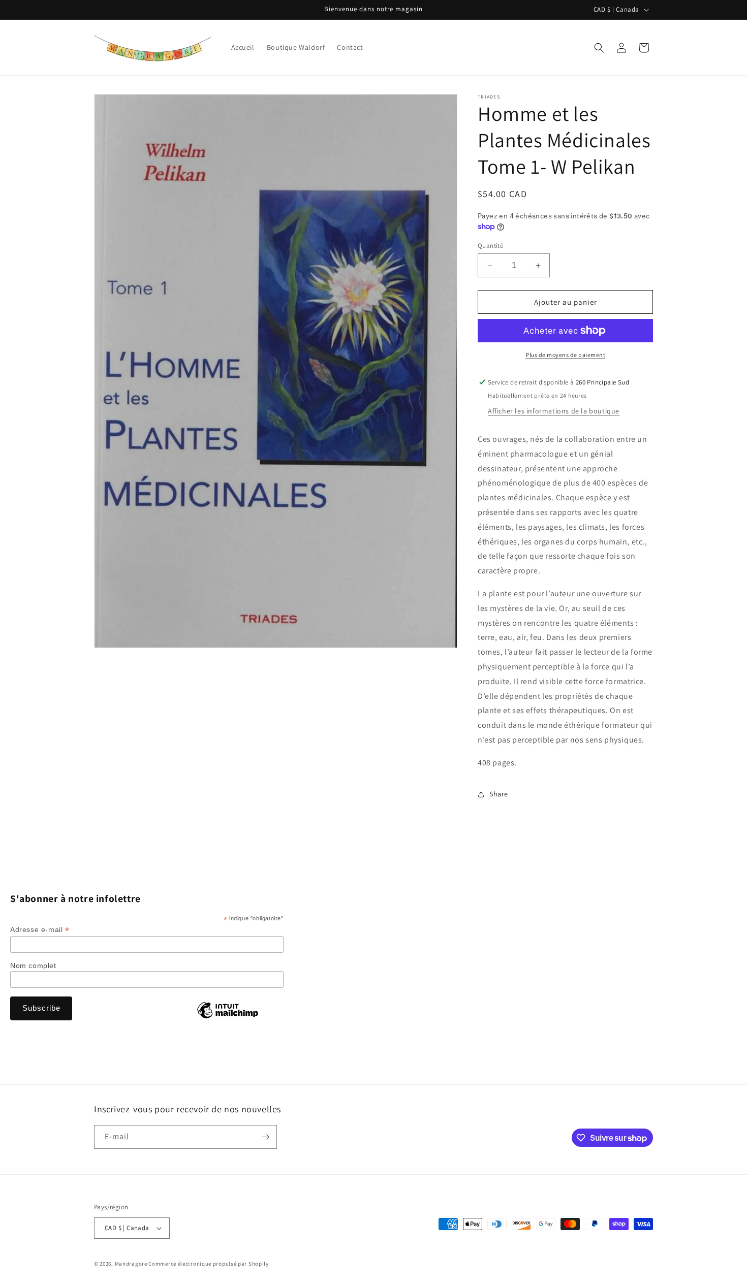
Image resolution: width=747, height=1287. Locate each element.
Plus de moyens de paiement (565, 355)
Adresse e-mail (40, 930)
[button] (599, 48)
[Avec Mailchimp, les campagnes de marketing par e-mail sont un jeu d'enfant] (228, 1018)
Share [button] (498, 793)
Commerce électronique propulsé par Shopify (208, 1263)
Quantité (490, 245)
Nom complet (33, 965)
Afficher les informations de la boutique (553, 410)
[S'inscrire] (265, 1137)
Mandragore (131, 1263)
